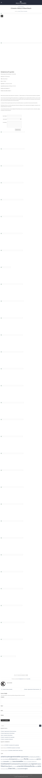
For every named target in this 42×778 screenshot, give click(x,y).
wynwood (6, 768)
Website (2, 715)
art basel (31, 756)
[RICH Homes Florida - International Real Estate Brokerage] (21, 2)
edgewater (18, 759)
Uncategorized (21, 6)
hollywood (2, 761)
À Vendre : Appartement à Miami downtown (32, 689)
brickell (37, 756)
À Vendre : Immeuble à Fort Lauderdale (7, 737)
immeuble (6, 761)
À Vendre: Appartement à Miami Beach (7, 733)
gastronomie (35, 759)
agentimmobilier (15, 756)
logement (34, 764)
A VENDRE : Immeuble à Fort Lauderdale (12, 745)
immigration (10, 761)
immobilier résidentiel (31, 761)
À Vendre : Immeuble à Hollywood (7, 739)
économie (20, 768)
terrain (35, 766)
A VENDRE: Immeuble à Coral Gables (13, 747)
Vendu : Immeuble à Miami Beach (6, 735)
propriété (20, 766)
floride (26, 759)
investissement (5, 764)
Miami (3, 766)
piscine (16, 766)
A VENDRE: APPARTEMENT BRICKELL (15, 750)
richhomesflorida (28, 766)
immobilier (19, 761)
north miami (13, 766)
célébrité (4, 759)
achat (2, 756)
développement (13, 759)
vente (39, 766)
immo (14, 761)
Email (2, 710)
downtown (7, 759)
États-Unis (12, 768)
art (28, 756)
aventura (34, 756)
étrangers (25, 768)
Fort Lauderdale (30, 759)
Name (2, 705)
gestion (39, 759)
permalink (28, 678)
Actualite (7, 756)
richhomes (25, 11)
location (29, 764)
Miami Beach (8, 766)
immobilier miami (25, 761)
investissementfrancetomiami (19, 764)
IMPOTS (36, 761)
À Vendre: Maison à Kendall (7, 689)
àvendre (16, 768)
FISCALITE (22, 759)
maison (39, 764)
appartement (24, 756)
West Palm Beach (3, 768)
